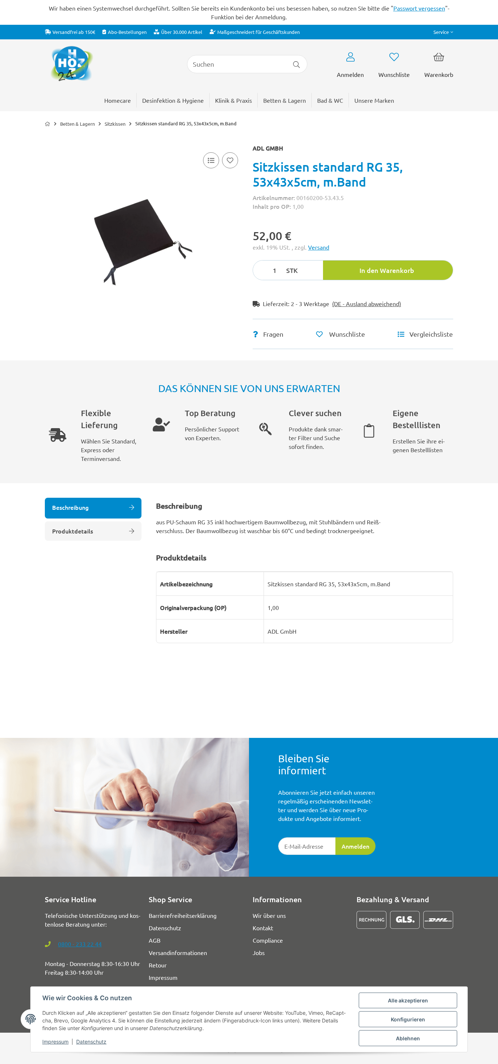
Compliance (268, 940)
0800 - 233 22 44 (80, 943)
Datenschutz (91, 1041)
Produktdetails (72, 531)
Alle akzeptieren (408, 1000)
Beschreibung (70, 507)
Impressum (55, 1041)
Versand (318, 247)
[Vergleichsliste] (211, 160)
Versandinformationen (178, 952)
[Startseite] (47, 124)
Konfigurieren (408, 1019)
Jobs (259, 952)
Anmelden (355, 846)
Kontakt (263, 927)
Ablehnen (408, 1038)
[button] (443, 32)
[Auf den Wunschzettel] (230, 160)
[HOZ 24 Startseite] (71, 63)
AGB (154, 940)
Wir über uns (269, 915)
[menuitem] (374, 100)
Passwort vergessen (419, 8)
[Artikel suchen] (296, 64)
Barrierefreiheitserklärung (183, 915)
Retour (158, 965)
